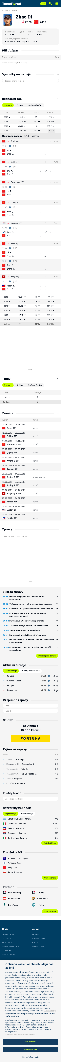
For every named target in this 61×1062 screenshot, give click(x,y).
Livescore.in (14, 899)
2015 (6, 126)
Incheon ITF (16, 223)
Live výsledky (14, 892)
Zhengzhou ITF (17, 182)
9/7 (21, 319)
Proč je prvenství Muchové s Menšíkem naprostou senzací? (27, 614)
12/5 (35, 126)
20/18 (49, 121)
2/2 (35, 315)
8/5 (50, 319)
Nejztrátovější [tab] (27, 813)
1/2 (36, 319)
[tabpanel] (30, 218)
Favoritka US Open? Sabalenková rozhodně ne (31, 609)
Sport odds (42, 899)
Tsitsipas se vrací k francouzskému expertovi (30, 604)
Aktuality (35, 934)
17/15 (21, 315)
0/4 (35, 130)
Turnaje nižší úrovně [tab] (31, 671)
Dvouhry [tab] (7, 385)
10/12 (49, 310)
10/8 (50, 301)
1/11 (21, 130)
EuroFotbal (13, 905)
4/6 (35, 301)
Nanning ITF (16, 243)
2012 (6, 301)
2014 (6, 130)
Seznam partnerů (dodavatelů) (20, 1034)
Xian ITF (15, 162)
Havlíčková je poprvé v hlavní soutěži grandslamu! (26, 597)
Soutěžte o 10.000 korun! (31, 728)
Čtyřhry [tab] (19, 385)
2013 (6, 297)
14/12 (49, 315)
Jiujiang (15, 141)
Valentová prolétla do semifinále (24, 630)
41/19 (49, 297)
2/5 (50, 117)
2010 (6, 310)
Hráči (6, 10)
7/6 (35, 306)
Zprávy (40, 892)
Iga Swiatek (6, 950)
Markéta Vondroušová (10, 946)
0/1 (36, 117)
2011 (6, 306)
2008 (6, 319)
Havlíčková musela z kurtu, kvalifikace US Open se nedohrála (31, 641)
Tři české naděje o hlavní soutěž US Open (29, 625)
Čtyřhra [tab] (20, 105)
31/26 (20, 121)
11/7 (35, 121)
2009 (6, 315)
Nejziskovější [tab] (10, 813)
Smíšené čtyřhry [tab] (35, 105)
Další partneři (50, 911)
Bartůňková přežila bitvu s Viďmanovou (27, 635)
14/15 (21, 301)
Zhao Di (14, 10)
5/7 (35, 310)
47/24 (20, 297)
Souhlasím (30, 1042)
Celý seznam (50, 878)
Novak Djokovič (8, 934)
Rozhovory (36, 942)
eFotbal (40, 905)
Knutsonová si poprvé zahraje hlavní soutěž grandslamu (30, 648)
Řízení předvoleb (30, 1057)
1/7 (50, 130)
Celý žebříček (50, 843)
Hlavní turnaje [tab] (11, 671)
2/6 (21, 117)
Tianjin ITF (16, 202)
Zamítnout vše (30, 1049)
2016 (6, 121)
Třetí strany (50, 1011)
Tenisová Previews (39, 938)
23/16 (49, 306)
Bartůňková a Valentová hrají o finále (26, 621)
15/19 (21, 310)
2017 (6, 117)
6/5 (35, 297)
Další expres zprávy (47, 656)
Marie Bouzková (8, 954)
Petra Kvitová (7, 942)
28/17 (49, 126)
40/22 (20, 126)
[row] (30, 117)
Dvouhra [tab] (8, 105)
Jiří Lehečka (6, 938)
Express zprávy (38, 946)
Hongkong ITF (17, 276)
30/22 (20, 306)
